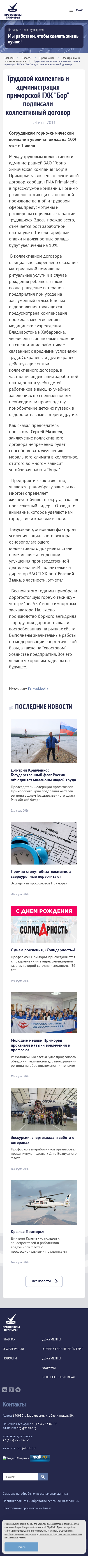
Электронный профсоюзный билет (27, 1508)
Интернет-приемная (58, 1377)
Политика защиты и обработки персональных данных (41, 1501)
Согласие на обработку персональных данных (35, 1494)
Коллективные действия (62, 1349)
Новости (26, 57)
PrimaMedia (38, 688)
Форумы (49, 1368)
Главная (9, 57)
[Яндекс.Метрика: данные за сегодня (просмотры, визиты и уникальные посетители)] (16, 1458)
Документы (51, 1339)
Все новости (41, 1281)
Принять (21, 1547)
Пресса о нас (46, 57)
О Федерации (13, 1349)
